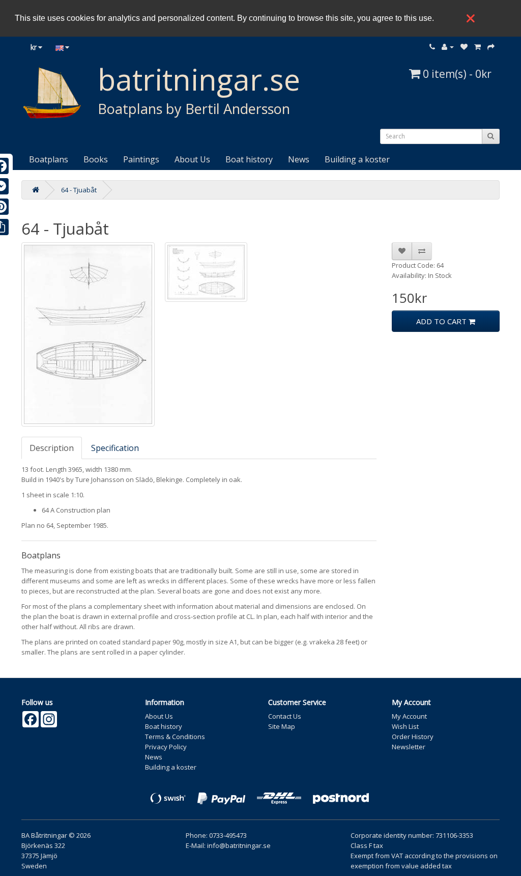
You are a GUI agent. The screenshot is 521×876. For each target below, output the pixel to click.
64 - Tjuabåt (79, 189)
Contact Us (284, 716)
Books (95, 159)
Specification (115, 448)
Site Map (281, 726)
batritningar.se (199, 79)
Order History (412, 736)
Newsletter (408, 746)
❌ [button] (470, 18)
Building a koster (357, 159)
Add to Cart (442, 321)
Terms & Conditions (175, 736)
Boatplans (48, 159)
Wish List (405, 726)
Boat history (249, 159)
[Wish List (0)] (464, 46)
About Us (192, 159)
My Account (409, 716)
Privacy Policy (166, 746)
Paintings (141, 159)
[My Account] (448, 46)
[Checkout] (491, 46)
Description (52, 448)
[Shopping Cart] (477, 46)
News (298, 159)
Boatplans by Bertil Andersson (194, 108)
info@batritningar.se (239, 845)
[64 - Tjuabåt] (88, 334)
